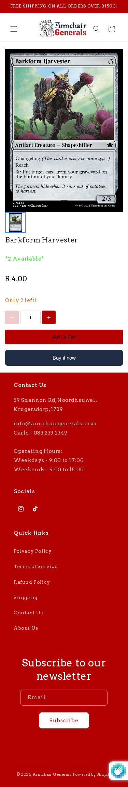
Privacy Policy (33, 551)
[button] (13, 28)
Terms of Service (36, 566)
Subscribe (64, 721)
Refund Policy (32, 582)
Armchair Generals (52, 774)
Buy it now (64, 358)
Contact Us (28, 612)
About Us (26, 628)
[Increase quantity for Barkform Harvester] (49, 317)
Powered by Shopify (92, 774)
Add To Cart (64, 337)
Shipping (26, 597)
